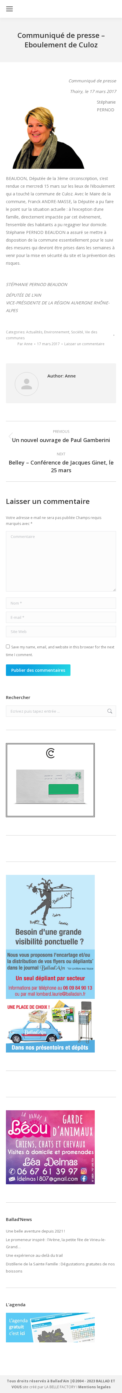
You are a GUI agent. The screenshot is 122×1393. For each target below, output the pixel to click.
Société (77, 332)
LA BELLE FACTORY (60, 1386)
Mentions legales (94, 1386)
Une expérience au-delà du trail (34, 1255)
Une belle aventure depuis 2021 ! (35, 1231)
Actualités (34, 332)
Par (25, 343)
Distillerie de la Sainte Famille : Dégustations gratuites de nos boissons (60, 1267)
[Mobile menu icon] (9, 8)
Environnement (56, 332)
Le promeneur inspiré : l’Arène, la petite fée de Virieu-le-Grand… (56, 1243)
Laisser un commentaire (84, 343)
